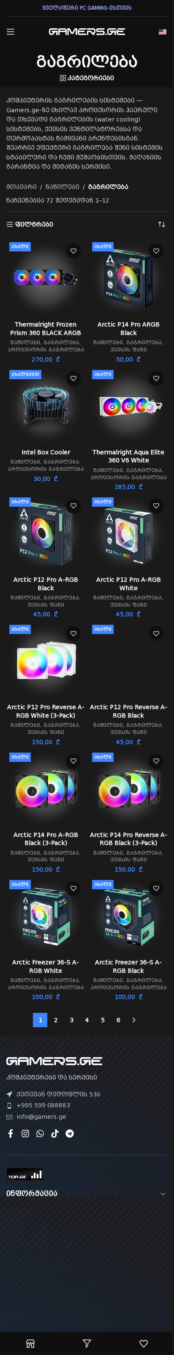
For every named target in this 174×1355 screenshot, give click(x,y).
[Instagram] (25, 1133)
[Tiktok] (55, 1133)
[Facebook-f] (10, 1133)
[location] (87, 1255)
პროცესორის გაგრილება (46, 350)
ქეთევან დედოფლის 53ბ (58, 1094)
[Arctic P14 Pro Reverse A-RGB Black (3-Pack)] (128, 789)
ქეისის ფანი (128, 350)
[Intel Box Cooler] (45, 406)
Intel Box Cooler (46, 452)
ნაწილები (62, 187)
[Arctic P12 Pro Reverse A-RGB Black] (128, 661)
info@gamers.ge (41, 1116)
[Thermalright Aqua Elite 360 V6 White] (128, 406)
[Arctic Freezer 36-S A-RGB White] (45, 916)
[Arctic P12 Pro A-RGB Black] (45, 533)
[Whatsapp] (40, 1133)
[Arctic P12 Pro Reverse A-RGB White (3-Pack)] (45, 661)
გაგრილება (61, 342)
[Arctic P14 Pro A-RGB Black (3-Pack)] (45, 789)
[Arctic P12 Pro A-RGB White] (128, 533)
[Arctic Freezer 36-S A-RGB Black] (128, 916)
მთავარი (21, 187)
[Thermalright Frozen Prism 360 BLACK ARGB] (45, 278)
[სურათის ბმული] (54, 1060)
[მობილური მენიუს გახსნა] (10, 31)
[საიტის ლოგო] (87, 31)
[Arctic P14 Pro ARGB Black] (128, 278)
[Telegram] (69, 1133)
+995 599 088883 (43, 1105)
